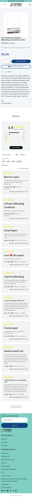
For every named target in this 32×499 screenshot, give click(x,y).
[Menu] (2, 5)
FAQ (2, 472)
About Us (4, 439)
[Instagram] (5, 491)
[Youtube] (8, 491)
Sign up (14, 425)
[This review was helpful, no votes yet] (23, 218)
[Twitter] (13, 491)
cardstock (19, 161)
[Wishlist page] (27, 5)
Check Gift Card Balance (8, 469)
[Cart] (30, 4)
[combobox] (23, 168)
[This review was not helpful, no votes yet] (26, 191)
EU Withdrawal (6, 488)
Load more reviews (16, 406)
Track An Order (6, 476)
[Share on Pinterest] (11, 72)
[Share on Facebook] (6, 72)
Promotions (4, 446)
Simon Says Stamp (18, 495)
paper (13, 161)
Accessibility (5, 484)
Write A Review (16, 147)
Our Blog (4, 442)
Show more (5, 165)
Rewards (4, 463)
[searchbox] (8, 154)
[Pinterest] (16, 491)
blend (8, 161)
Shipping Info (5, 456)
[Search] (5, 4)
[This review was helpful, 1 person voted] (23, 191)
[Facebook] (2, 491)
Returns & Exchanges (8, 460)
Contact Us (4, 453)
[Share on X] (8, 72)
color (3, 161)
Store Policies (5, 466)
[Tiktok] (10, 491)
